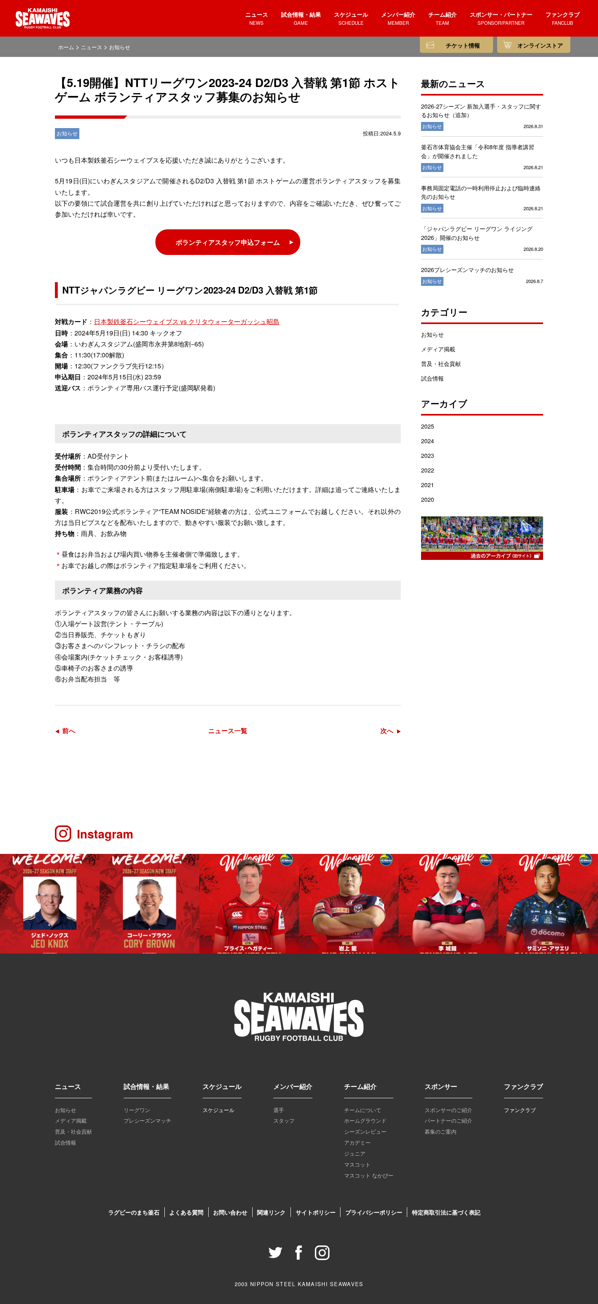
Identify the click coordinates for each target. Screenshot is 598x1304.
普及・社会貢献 (441, 363)
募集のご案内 (440, 1131)
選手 (278, 1110)
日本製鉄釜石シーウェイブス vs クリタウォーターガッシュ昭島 (186, 321)
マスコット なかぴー (368, 1175)
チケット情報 (463, 45)
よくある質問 (186, 1212)
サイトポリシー (316, 1212)
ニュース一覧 (227, 730)
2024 (427, 440)
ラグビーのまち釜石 (133, 1212)
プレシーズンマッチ (147, 1120)
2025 (427, 426)
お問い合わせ (230, 1212)
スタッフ (284, 1120)
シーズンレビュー (365, 1131)
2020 (427, 499)
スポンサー (441, 1086)
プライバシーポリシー (373, 1212)
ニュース (68, 1086)
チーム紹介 (360, 1086)
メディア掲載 (438, 348)
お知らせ (432, 334)
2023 (427, 455)
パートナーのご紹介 (448, 1120)
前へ (68, 730)
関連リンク (271, 1212)
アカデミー (357, 1142)
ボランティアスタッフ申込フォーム (228, 242)
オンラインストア (540, 45)
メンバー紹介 (292, 1086)
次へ (386, 730)
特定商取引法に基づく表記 (446, 1212)
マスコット (357, 1164)
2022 (427, 470)
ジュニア (354, 1153)
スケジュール (222, 1086)
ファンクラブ (523, 1086)
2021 (427, 484)
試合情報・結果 (146, 1086)
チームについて (362, 1110)
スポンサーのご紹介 (448, 1110)
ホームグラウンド (365, 1120)
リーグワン (137, 1110)
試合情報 (432, 378)
